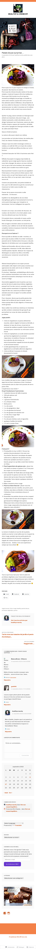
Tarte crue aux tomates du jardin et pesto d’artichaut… (17, 635)
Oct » (10, 793)
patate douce (25, 608)
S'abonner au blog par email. (11, 846)
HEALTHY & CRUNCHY (18, 14)
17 (6, 784)
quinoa (15, 610)
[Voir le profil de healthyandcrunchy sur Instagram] (9, 913)
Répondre (7, 680)
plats (3, 57)
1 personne (13, 677)
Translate (18, 825)
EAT (31, 55)
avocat (7, 608)
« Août (6, 793)
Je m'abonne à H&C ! (12, 864)
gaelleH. (14, 686)
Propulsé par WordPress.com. (18, 937)
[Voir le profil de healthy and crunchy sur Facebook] (5, 913)
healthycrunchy (19, 55)
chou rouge (13, 608)
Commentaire (25, 755)
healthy (19, 608)
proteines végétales (7, 610)
